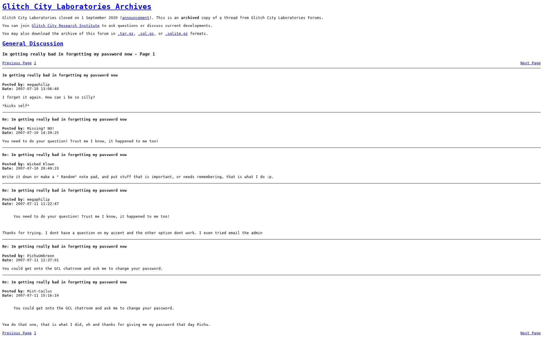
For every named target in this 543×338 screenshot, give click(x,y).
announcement (135, 18)
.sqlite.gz (176, 33)
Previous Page (17, 63)
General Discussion (32, 43)
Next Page (530, 63)
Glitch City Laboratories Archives (77, 6)
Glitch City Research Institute (66, 25)
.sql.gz (146, 33)
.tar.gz (125, 33)
